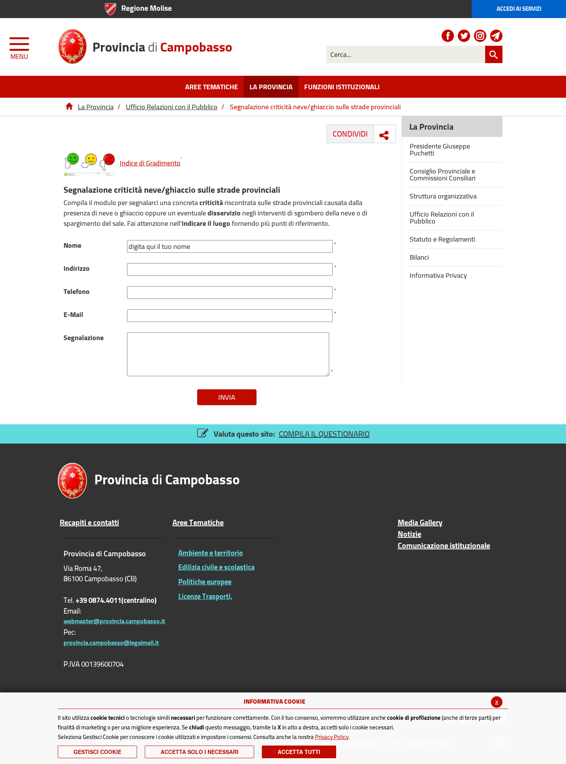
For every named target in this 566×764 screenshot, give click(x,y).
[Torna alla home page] (68, 106)
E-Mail (73, 314)
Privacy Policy (331, 736)
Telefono (77, 291)
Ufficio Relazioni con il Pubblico (172, 106)
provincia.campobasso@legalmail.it (111, 642)
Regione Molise (146, 8)
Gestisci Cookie (97, 752)
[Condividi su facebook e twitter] (383, 135)
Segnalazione (84, 337)
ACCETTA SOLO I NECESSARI (199, 752)
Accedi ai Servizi (519, 8)
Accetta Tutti (299, 752)
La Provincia (96, 106)
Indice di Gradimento (150, 163)
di (162, 44)
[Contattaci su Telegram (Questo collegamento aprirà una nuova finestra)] (496, 36)
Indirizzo (77, 268)
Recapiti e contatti (89, 522)
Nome (72, 245)
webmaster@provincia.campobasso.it (114, 621)
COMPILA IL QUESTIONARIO (324, 434)
